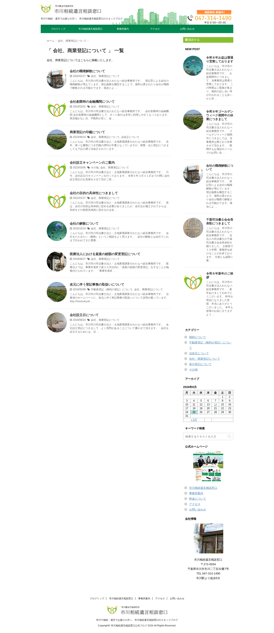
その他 (95, 167)
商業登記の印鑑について (87, 132)
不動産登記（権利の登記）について (112, 289)
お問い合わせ (187, 28)
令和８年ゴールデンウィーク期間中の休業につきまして (219, 115)
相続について (197, 337)
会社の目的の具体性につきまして (94, 193)
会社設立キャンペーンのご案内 (92, 162)
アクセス (155, 28)
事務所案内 (123, 28)
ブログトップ (58, 28)
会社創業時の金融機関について (92, 101)
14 (215, 404)
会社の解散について (84, 223)
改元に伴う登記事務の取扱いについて (97, 284)
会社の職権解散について (87, 71)
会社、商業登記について (105, 76)
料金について (197, 498)
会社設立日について (84, 315)
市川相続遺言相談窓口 (90, 28)
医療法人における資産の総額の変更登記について (105, 254)
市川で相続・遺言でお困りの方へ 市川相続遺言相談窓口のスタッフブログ (137, 620)
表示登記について (200, 364)
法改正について (130, 137)
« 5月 (194, 419)
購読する (194, 39)
